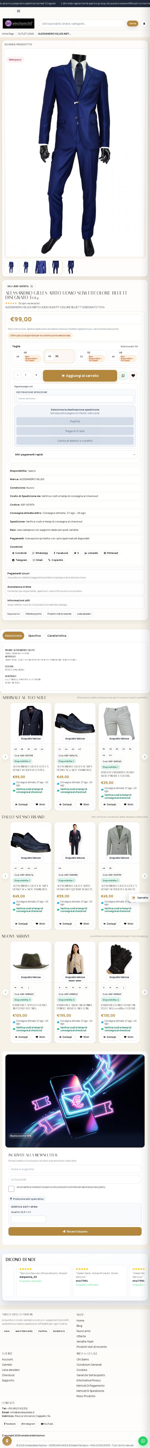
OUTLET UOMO (26, 33)
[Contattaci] (7, 1441)
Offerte (81, 1336)
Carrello (7, 1364)
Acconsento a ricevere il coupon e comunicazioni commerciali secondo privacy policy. (61, 1187)
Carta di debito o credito (75, 441)
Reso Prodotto (86, 1396)
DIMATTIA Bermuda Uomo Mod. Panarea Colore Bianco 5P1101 (117, 774)
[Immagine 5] (70, 267)
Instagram (29, 1423)
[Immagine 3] (40, 267)
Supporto (8, 1380)
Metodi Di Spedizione (90, 1391)
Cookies (82, 1370)
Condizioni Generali (89, 1364)
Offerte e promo (34, 613)
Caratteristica (56, 635)
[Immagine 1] (11, 267)
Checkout (8, 1375)
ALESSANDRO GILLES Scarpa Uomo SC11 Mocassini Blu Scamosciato (74, 768)
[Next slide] (144, 756)
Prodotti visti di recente (59, 613)
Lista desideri (84, 613)
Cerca (132, 23)
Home (80, 1320)
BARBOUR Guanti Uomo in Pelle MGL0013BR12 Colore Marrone (118, 1006)
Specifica (34, 635)
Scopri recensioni (29, 303)
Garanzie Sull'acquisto (91, 1375)
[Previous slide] (5, 756)
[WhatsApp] (143, 1441)
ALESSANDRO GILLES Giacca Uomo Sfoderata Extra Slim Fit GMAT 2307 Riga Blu (31, 768)
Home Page (8, 33)
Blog (79, 1326)
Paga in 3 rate (75, 431)
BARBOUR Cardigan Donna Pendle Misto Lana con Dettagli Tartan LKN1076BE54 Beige (74, 1006)
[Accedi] (144, 23)
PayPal (75, 421)
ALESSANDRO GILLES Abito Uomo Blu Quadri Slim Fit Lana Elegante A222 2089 (74, 887)
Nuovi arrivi (13, 613)
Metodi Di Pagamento (91, 1385)
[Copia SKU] (32, 286)
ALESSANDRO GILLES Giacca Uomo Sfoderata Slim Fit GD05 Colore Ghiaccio (119, 887)
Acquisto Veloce (31, 738)
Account (7, 1359)
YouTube (48, 1423)
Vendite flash (85, 1341)
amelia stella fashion (33, 1435)
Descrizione (13, 635)
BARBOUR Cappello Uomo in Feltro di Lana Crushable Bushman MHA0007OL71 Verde (30, 1006)
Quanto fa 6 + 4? (21, 1212)
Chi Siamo (83, 1359)
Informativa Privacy (89, 1380)
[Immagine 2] (26, 267)
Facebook (10, 1423)
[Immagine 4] (55, 267)
